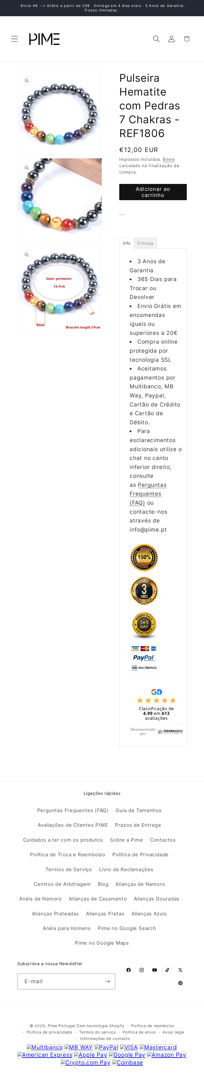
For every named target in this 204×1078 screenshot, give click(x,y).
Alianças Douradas (157, 899)
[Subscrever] (107, 981)
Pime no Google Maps (102, 943)
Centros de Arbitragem (62, 884)
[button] (14, 38)
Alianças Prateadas (55, 913)
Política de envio (139, 1032)
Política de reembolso (152, 1025)
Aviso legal (173, 1032)
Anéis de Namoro (40, 899)
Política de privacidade (49, 1032)
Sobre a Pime (126, 840)
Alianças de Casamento (98, 899)
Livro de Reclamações (126, 869)
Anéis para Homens (67, 928)
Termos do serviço (97, 1032)
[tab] (126, 243)
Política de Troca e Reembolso (67, 854)
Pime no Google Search (127, 928)
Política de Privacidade (140, 854)
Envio (169, 159)
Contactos (163, 840)
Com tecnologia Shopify (101, 1025)
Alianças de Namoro (140, 884)
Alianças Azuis (149, 913)
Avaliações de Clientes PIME (73, 825)
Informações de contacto (105, 1038)
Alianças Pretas (105, 913)
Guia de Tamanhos (139, 810)
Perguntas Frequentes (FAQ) (148, 494)
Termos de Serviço (68, 869)
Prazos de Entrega (138, 825)
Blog (103, 884)
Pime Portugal (61, 1025)
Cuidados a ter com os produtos (63, 840)
